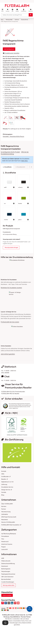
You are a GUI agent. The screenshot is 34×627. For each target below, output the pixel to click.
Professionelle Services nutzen (10, 322)
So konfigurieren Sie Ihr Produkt (10, 152)
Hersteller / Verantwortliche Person (13, 136)
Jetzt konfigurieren (9, 49)
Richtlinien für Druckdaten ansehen (11, 287)
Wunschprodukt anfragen (11, 247)
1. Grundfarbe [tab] (7, 167)
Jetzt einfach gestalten (8, 354)
